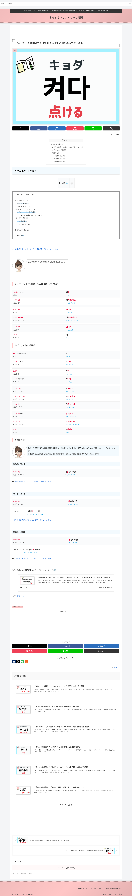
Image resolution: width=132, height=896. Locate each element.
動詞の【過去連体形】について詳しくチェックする (32, 520)
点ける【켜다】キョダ (57, 144)
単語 (15, 607)
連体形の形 (55, 153)
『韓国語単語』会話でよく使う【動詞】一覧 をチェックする (36, 249)
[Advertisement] (66, 32)
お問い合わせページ (83, 888)
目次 (63, 140)
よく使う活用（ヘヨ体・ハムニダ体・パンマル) (67, 147)
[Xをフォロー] (18, 661)
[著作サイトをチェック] (14, 661)
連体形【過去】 (60, 159)
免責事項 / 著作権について (113, 888)
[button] (130, 4)
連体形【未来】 (60, 161)
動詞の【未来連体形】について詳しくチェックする (32, 558)
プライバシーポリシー (97, 888)
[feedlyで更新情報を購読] (22, 661)
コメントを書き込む (66, 867)
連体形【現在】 (60, 156)
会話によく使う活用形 (59, 150)
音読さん (20, 596)
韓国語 (21, 607)
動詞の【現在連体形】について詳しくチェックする (32, 481)
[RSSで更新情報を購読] (26, 661)
